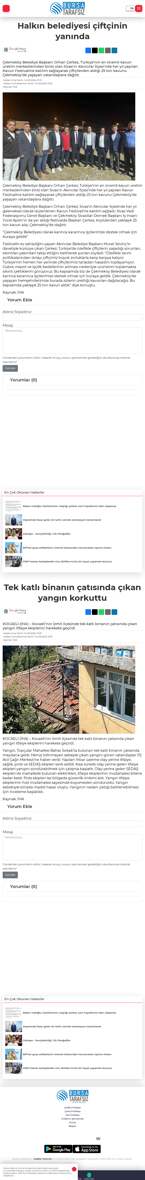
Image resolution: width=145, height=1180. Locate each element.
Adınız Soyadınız (17, 312)
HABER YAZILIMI (43, 1159)
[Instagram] (67, 1139)
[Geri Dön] (6, 8)
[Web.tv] (98, 1139)
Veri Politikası (72, 1115)
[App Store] (86, 1149)
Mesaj (8, 325)
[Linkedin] (77, 1139)
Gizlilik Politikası (72, 1107)
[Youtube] (88, 1139)
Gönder (10, 368)
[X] (57, 1139)
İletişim (72, 1126)
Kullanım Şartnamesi (73, 1118)
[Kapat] (74, 1169)
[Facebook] (47, 1139)
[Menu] (138, 8)
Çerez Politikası (73, 1111)
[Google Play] (58, 1149)
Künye (72, 1122)
